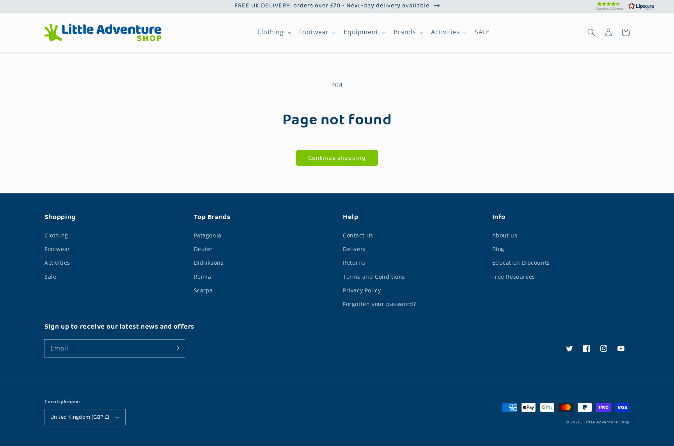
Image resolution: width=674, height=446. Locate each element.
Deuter (203, 249)
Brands (405, 32)
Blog (498, 249)
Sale (50, 276)
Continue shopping (337, 158)
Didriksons (209, 262)
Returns (354, 262)
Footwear (314, 32)
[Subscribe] (176, 348)
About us (505, 235)
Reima (202, 276)
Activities (445, 32)
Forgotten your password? (379, 304)
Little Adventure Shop (607, 422)
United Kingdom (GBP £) (80, 416)
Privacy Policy (362, 290)
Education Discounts (521, 262)
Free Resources (513, 276)
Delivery (354, 249)
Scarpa (203, 290)
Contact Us (358, 235)
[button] (615, 6)
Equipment (361, 32)
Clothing (270, 32)
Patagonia (208, 235)
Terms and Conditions (374, 276)
